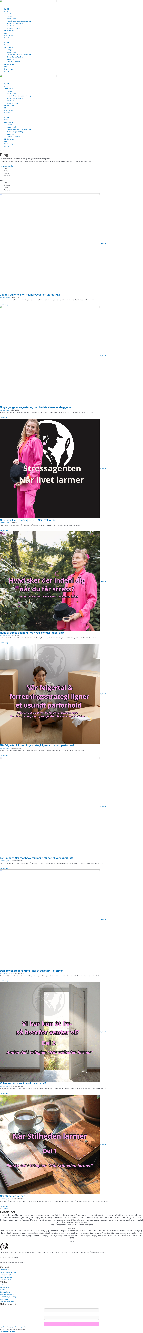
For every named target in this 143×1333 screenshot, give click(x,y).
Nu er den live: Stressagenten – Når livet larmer (28, 520)
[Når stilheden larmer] (50, 1144)
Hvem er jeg (8, 35)
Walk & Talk (10, 26)
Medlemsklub (9, 31)
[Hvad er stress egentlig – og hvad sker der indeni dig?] (50, 581)
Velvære (7, 176)
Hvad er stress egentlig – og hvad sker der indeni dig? (32, 632)
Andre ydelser (9, 14)
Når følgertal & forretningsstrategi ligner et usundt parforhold (37, 745)
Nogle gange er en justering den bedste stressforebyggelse (35, 407)
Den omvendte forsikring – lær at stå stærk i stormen (31, 970)
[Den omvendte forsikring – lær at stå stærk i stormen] (50, 919)
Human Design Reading (15, 23)
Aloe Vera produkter (13, 28)
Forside (7, 9)
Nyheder (7, 171)
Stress (6, 173)
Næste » (6, 1209)
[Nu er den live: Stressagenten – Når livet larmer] (50, 468)
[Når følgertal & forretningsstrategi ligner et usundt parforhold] (50, 694)
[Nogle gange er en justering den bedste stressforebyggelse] (50, 356)
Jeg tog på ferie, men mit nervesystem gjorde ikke (30, 294)
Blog (5, 33)
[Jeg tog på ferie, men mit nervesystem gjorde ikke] (50, 243)
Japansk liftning (12, 19)
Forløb (6, 11)
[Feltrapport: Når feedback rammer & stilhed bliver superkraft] (50, 806)
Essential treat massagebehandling (19, 21)
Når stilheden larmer (12, 1195)
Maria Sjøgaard (5, 297)
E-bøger (9, 16)
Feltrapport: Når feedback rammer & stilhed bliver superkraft (36, 857)
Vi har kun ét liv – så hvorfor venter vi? (23, 1083)
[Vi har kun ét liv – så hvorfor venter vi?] (50, 1032)
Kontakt (7, 38)
